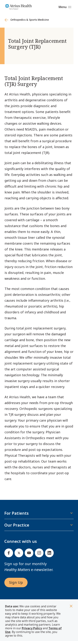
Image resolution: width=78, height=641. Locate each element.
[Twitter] (19, 552)
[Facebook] (8, 552)
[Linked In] (49, 552)
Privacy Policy (32, 628)
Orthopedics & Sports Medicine (29, 19)
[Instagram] (39, 552)
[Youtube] (29, 552)
